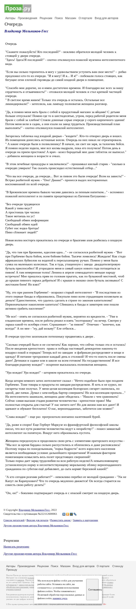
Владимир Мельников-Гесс (26, 31)
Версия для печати (37, 520)
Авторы (10, 18)
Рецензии (46, 18)
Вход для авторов (106, 18)
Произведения (27, 18)
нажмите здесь (60, 598)
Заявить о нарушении (85, 520)
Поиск (59, 18)
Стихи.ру (117, 566)
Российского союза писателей (89, 604)
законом (20, 580)
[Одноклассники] (68, 514)
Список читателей (14, 520)
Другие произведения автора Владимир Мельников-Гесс (36, 525)
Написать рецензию (16, 546)
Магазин (70, 18)
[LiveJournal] (75, 514)
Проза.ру (11, 569)
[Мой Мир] (71, 514)
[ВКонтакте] (64, 514)
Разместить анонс (60, 520)
